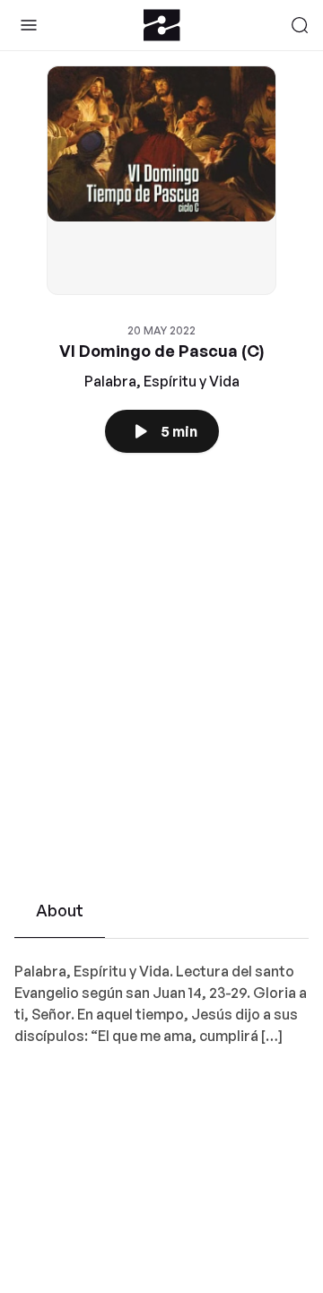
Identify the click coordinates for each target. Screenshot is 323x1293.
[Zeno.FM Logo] (162, 25)
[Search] (300, 25)
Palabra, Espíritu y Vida (162, 381)
